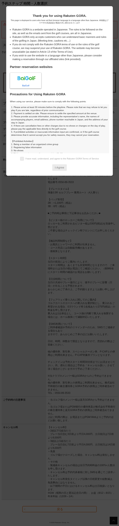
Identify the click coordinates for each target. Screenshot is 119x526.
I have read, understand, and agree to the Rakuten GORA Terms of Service (62, 158)
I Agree (59, 167)
